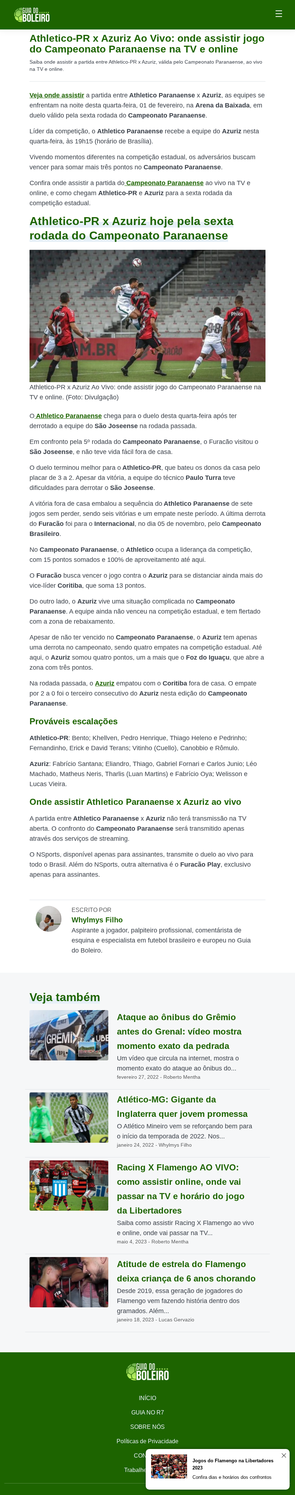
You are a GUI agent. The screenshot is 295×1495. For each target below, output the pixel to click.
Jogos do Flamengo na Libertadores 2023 (232, 1464)
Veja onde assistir (57, 95)
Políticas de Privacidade (147, 1441)
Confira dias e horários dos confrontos (232, 1477)
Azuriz (104, 683)
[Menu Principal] (279, 15)
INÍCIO (147, 1398)
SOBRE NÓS (147, 1427)
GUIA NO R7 (147, 1412)
